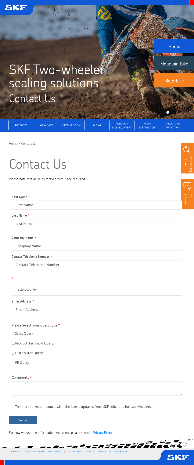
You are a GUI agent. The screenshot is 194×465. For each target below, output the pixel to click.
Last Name (20, 215)
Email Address (23, 301)
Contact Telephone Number (32, 256)
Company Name (24, 237)
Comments (22, 377)
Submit (23, 419)
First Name (21, 196)
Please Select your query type (36, 325)
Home (13, 143)
